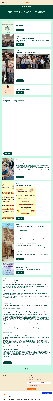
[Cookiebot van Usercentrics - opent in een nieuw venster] (5, 399)
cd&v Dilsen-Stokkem (8, 376)
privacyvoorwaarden (37, 385)
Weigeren (47, 395)
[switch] (21, 399)
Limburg (23, 6)
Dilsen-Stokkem (4, 2)
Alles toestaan (47, 393)
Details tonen (38, 399)
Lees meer (20, 30)
